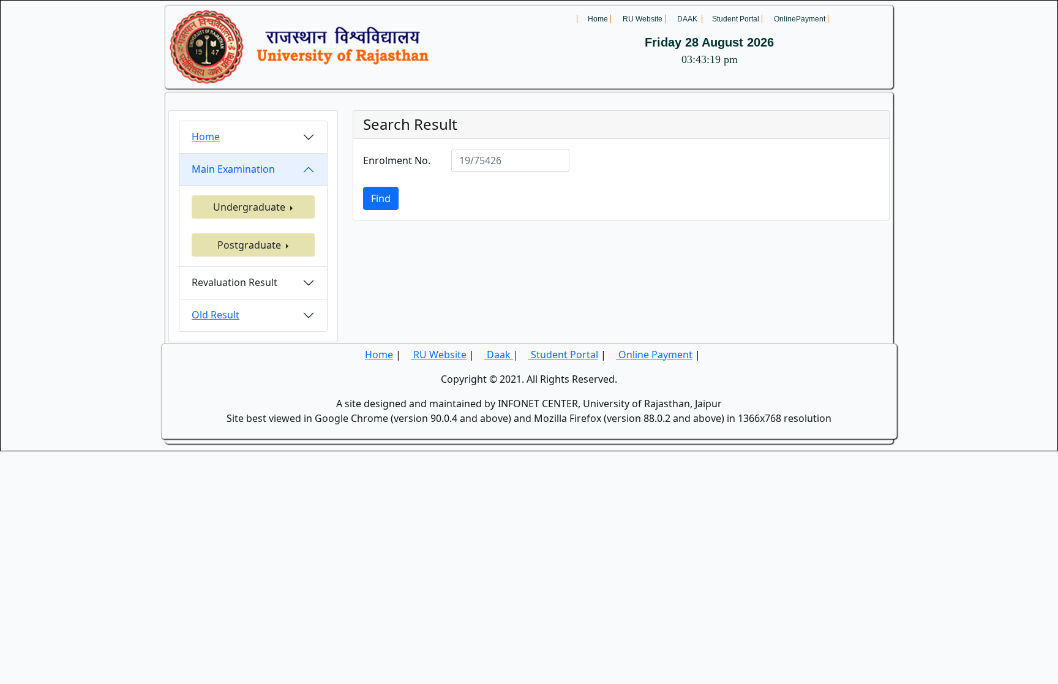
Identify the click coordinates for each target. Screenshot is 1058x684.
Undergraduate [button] (250, 207)
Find (381, 198)
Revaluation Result (234, 282)
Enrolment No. (396, 160)
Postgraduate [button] (250, 245)
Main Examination (233, 169)
